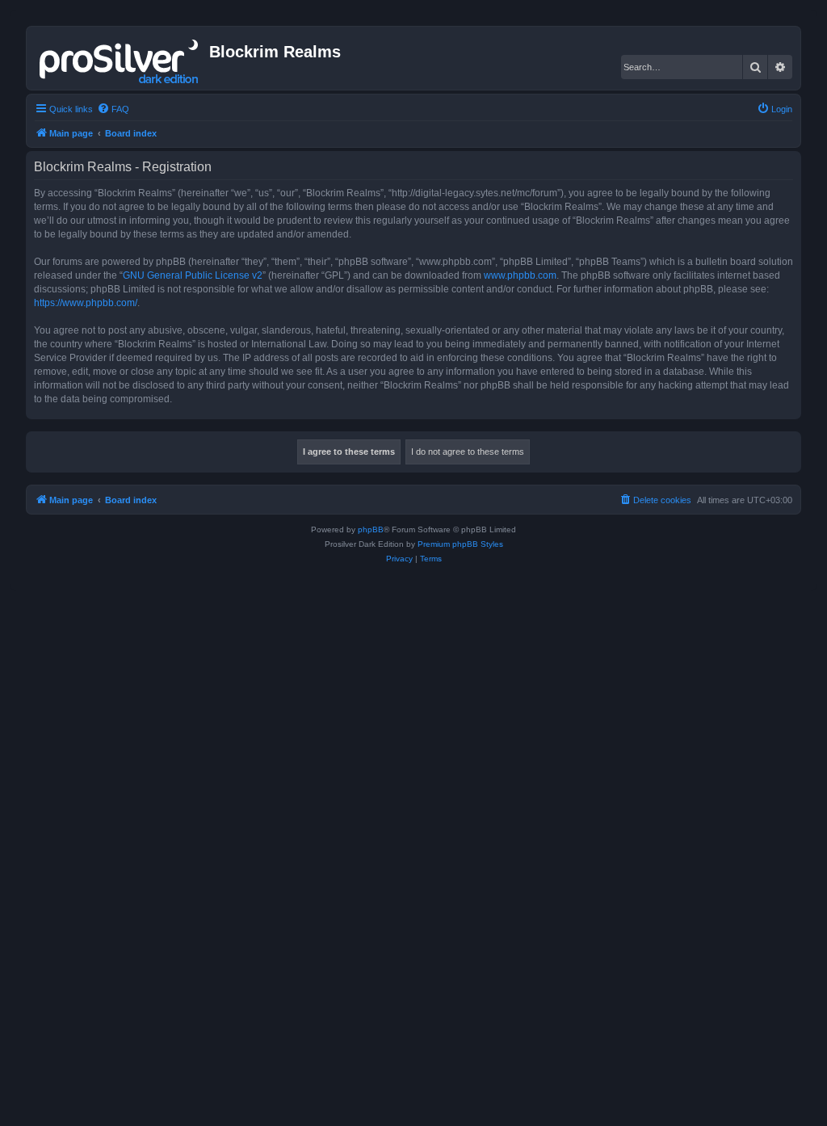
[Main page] (120, 58)
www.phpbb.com (520, 275)
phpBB (371, 529)
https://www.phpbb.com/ (85, 303)
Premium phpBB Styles (460, 544)
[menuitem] (113, 109)
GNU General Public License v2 (192, 275)
